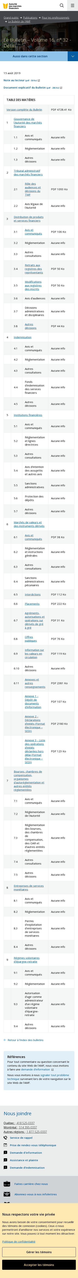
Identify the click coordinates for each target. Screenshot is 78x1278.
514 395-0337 (20, 1127)
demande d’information (37, 1069)
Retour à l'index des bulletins (26, 1040)
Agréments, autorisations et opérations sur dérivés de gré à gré (35, 620)
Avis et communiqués (33, 231)
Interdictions (33, 594)
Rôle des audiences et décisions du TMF (33, 189)
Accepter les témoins (39, 1265)
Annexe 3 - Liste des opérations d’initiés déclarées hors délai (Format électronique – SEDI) (35, 751)
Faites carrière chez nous (31, 1184)
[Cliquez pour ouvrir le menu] (72, 5)
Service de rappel (21, 1137)
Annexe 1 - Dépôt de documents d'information (33, 701)
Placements (32, 604)
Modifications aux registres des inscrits (33, 285)
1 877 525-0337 (25, 1132)
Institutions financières (28, 415)
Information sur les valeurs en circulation (34, 653)
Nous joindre (17, 1113)
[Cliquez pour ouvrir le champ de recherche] (61, 5)
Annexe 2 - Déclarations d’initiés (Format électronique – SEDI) (35, 723)
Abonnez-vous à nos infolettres (36, 1194)
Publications (30, 17)
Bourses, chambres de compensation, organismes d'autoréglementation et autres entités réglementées (29, 781)
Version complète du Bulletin (24, 109)
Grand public (11, 17)
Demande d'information (26, 1152)
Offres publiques (31, 638)
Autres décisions (30, 326)
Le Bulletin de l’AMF (19, 21)
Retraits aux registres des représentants (34, 268)
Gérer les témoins (39, 1252)
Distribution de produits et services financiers (29, 218)
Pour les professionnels (55, 17)
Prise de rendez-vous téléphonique (33, 1145)
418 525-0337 (19, 1123)
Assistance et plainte (24, 1160)
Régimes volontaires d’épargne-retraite (27, 959)
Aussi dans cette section (35, 57)
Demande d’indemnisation (27, 1167)
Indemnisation (22, 337)
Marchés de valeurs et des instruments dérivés (29, 524)
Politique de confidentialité (18, 1241)
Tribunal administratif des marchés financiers (28, 172)
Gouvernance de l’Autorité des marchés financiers (28, 122)
